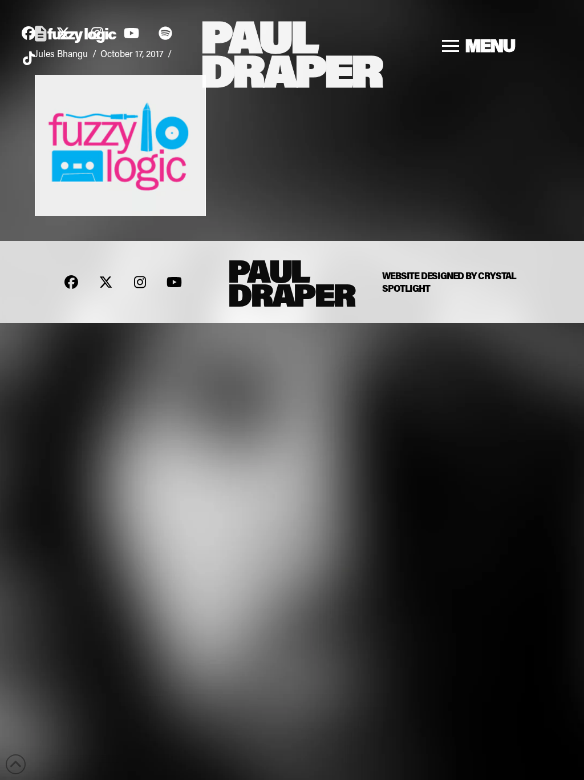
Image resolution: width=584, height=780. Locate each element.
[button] (479, 45)
